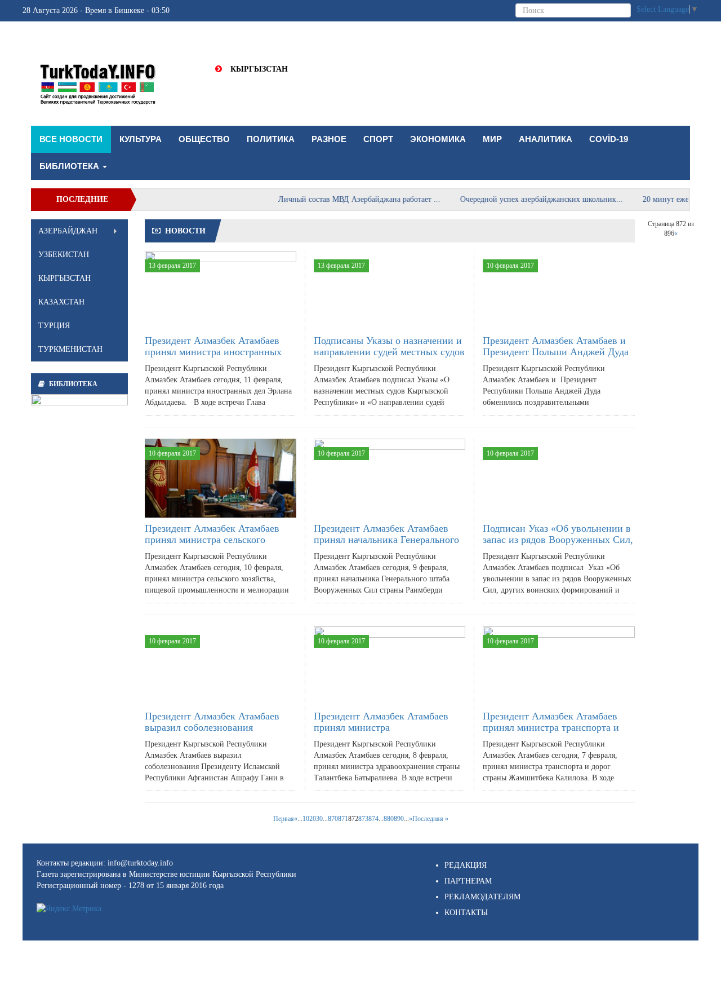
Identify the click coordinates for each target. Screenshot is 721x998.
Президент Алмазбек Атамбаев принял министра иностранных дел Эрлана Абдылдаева (213, 352)
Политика (271, 139)
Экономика (438, 139)
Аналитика (545, 139)
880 (389, 819)
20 (312, 819)
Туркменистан (70, 349)
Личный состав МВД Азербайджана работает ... (346, 199)
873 (363, 819)
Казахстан (61, 302)
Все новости (71, 139)
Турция (54, 325)
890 (399, 819)
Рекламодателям (482, 897)
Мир (492, 139)
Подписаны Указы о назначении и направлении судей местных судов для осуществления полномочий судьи (389, 357)
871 (343, 819)
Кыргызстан (259, 69)
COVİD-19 (608, 139)
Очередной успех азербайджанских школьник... (528, 199)
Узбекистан (63, 254)
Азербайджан (67, 231)
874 (373, 819)
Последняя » (430, 819)
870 (333, 819)
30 (319, 819)
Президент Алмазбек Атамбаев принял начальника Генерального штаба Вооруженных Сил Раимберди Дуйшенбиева (386, 545)
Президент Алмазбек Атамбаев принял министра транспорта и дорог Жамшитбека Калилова (551, 727)
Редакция (465, 865)
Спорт (378, 139)
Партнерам (468, 881)
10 (305, 819)
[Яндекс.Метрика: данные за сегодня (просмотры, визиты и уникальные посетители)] (69, 909)
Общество (204, 139)
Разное (328, 139)
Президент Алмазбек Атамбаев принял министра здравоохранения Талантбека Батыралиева (381, 732)
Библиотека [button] (70, 166)
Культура (140, 139)
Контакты (466, 912)
